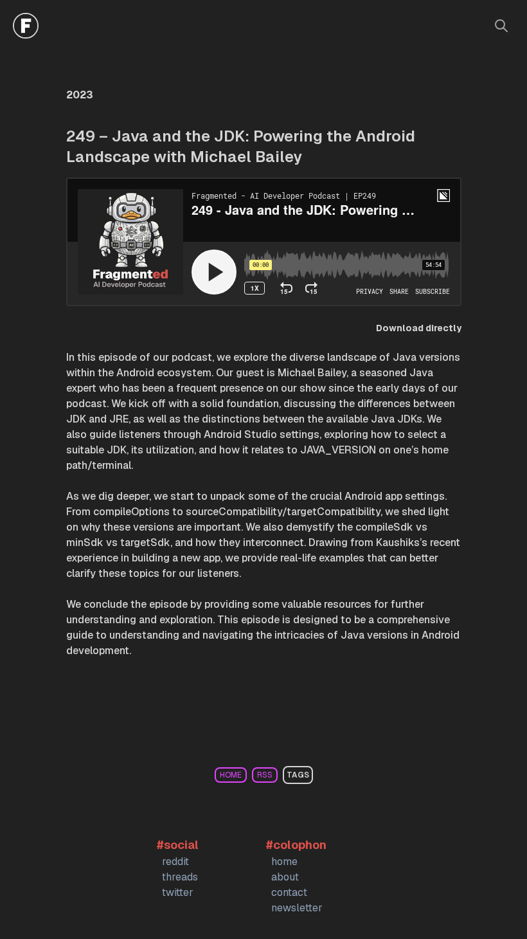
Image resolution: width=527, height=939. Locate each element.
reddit (175, 861)
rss (264, 775)
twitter (177, 892)
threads (180, 877)
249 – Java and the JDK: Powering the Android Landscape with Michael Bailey (240, 146)
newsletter (297, 908)
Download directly (418, 328)
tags (298, 775)
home (231, 775)
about (285, 877)
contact (289, 892)
